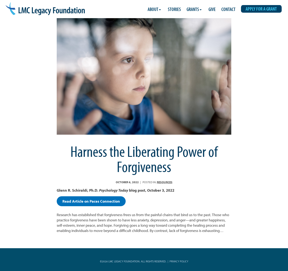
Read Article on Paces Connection (91, 201)
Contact (228, 9)
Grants (193, 9)
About (153, 9)
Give (212, 9)
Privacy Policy (179, 261)
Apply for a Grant (261, 9)
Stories (174, 9)
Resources (164, 182)
